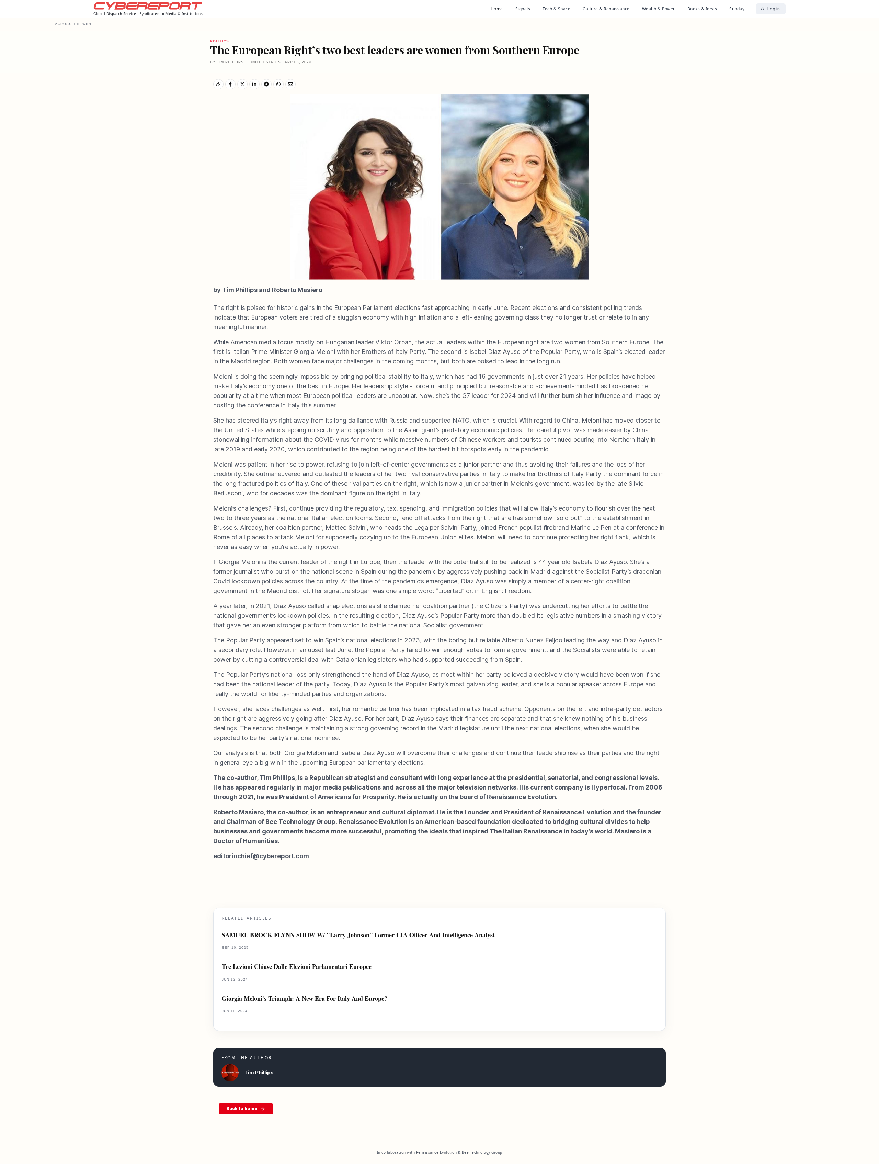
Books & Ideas (702, 9)
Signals (522, 9)
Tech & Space (556, 9)
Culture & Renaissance (606, 9)
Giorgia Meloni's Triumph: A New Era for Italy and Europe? (304, 999)
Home (497, 9)
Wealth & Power (658, 9)
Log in (773, 8)
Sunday (736, 9)
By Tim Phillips (227, 62)
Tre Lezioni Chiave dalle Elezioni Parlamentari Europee (297, 967)
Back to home (241, 1108)
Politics (219, 41)
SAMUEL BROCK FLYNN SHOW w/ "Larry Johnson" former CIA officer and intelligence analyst (358, 935)
